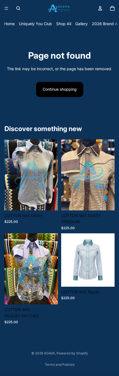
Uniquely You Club (35, 23)
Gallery (81, 23)
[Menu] (6, 8)
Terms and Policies (59, 364)
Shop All (63, 23)
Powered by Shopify (72, 353)
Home (9, 23)
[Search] (18, 8)
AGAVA (49, 353)
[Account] (100, 8)
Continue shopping (60, 89)
